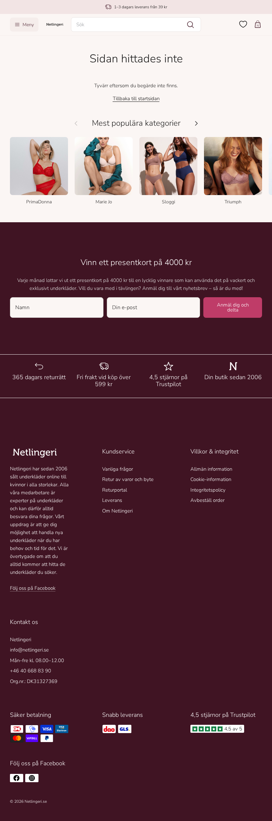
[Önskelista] (243, 24)
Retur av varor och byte (128, 479)
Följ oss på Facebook (32, 588)
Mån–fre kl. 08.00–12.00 (37, 660)
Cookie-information (210, 479)
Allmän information (211, 469)
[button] (136, 24)
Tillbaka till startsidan (136, 98)
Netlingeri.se (36, 801)
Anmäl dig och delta (233, 307)
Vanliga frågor (117, 469)
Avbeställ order (207, 500)
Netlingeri (20, 639)
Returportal (114, 490)
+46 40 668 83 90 (30, 670)
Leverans (112, 500)
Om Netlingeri (117, 511)
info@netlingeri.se (29, 650)
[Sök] (190, 25)
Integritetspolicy (208, 490)
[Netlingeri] (54, 24)
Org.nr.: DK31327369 (33, 681)
